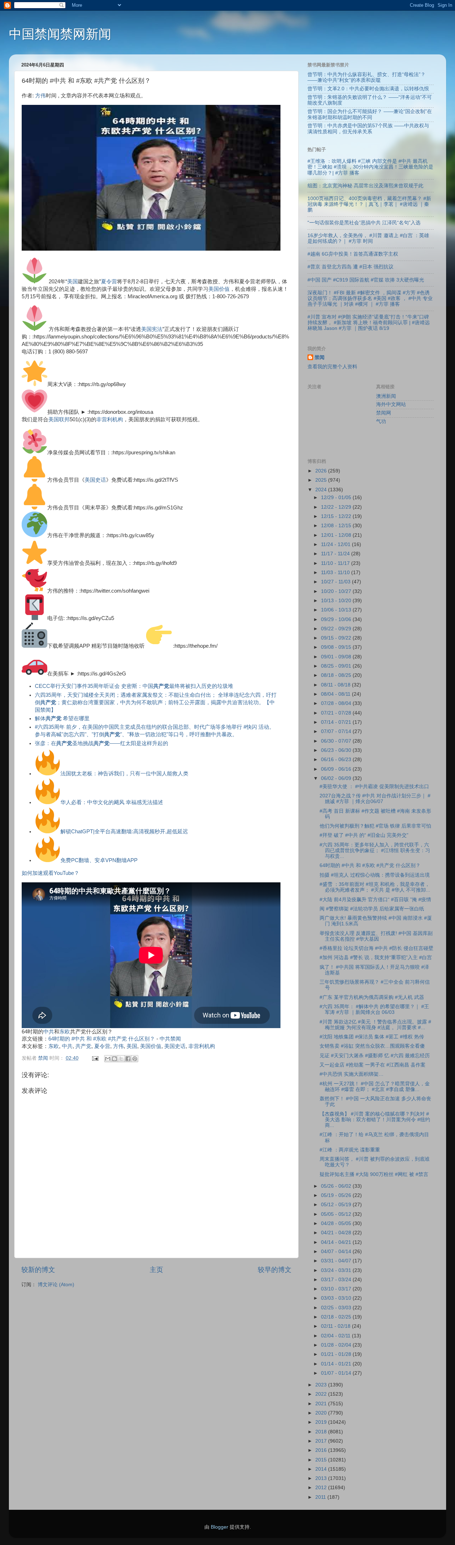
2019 (321, 1422)
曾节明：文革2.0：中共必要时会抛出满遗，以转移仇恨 (368, 88)
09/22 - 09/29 (337, 628)
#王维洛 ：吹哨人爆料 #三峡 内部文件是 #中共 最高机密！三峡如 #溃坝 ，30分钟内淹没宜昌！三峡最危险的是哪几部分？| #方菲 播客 (370, 167)
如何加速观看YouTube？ (50, 873)
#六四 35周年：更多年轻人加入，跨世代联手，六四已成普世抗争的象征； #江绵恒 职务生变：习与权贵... (375, 850)
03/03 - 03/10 (337, 1298)
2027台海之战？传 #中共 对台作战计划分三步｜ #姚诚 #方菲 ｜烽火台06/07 (375, 798)
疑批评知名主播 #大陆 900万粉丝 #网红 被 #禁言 (374, 1174)
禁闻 (320, 357)
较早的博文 (274, 1269)
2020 (321, 1413)
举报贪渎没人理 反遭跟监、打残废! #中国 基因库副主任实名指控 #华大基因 (376, 936)
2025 (321, 480)
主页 (156, 1269)
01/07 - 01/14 (337, 1373)
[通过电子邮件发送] (107, 1058)
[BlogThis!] (114, 1058)
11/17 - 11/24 (336, 553)
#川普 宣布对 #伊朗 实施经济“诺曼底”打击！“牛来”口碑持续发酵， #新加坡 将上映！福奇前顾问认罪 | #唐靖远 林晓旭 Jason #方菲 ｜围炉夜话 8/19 (368, 322)
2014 (321, 1469)
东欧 (64, 1032)
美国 (72, 281)
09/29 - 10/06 (337, 619)
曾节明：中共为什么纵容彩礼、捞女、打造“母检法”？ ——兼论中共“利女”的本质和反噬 (366, 77)
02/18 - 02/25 (337, 1317)
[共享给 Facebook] (128, 1058)
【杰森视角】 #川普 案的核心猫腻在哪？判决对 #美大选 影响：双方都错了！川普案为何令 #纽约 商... (375, 1119)
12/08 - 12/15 (337, 525)
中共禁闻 (170, 1039)
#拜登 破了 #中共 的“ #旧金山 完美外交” (364, 835)
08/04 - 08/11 (336, 694)
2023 (321, 1385)
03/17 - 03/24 (337, 1279)
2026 (321, 471)
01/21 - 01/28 (337, 1354)
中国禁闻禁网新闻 (60, 34)
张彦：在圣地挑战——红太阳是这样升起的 (101, 743)
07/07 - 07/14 (337, 731)
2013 (321, 1478)
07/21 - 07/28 (337, 713)
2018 (321, 1431)
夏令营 (109, 281)
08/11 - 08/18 (336, 685)
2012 (321, 1487)
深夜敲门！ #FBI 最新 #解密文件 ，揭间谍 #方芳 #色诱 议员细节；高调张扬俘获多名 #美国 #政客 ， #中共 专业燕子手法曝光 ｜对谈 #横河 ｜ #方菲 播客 (370, 298)
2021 (321, 1403)
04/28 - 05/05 (337, 1223)
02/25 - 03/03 (337, 1307)
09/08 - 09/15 (337, 647)
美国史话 (95, 480)
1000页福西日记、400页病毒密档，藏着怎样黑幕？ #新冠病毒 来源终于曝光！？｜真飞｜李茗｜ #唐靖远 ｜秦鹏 (369, 204)
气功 (381, 421)
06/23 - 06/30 (337, 750)
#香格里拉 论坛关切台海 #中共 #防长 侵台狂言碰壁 (376, 948)
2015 (321, 1460)
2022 (321, 1394)
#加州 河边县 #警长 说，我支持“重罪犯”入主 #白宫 (376, 957)
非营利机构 (109, 419)
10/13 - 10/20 (337, 600)
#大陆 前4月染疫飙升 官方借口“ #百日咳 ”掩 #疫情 (375, 899)
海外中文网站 (391, 404)
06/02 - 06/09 (337, 778)
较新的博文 (38, 1269)
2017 (321, 1441)
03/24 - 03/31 (337, 1270)
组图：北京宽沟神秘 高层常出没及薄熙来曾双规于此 (365, 185)
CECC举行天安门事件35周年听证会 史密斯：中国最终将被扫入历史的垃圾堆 (134, 686)
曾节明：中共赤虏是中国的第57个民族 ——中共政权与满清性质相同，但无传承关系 (368, 128)
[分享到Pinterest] (134, 1058)
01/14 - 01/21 (337, 1364)
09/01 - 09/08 (337, 656)
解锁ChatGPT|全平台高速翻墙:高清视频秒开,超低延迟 (124, 831)
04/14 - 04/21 (337, 1242)
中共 (48, 1032)
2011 (321, 1497)
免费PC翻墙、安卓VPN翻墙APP (99, 860)
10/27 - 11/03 (336, 581)
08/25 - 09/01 (337, 666)
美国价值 (219, 289)
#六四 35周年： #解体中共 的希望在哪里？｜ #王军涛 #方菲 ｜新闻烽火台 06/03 (374, 1009)
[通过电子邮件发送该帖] (95, 1058)
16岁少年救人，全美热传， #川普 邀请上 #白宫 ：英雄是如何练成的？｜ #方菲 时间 (368, 238)
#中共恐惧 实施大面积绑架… (352, 1074)
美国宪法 (151, 329)
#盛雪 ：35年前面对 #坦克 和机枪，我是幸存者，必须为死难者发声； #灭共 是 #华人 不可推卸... (375, 887)
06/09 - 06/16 (337, 769)
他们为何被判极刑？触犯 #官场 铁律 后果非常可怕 (375, 826)
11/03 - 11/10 (336, 572)
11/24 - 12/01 (336, 544)
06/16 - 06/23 (337, 759)
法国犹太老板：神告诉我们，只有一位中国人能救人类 (124, 773)
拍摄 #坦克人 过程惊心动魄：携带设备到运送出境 (375, 875)
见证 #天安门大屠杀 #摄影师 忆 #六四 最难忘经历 (375, 1055)
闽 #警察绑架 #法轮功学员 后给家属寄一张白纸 (372, 909)
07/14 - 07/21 (337, 722)
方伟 (40, 95)
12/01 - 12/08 (337, 535)
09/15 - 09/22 (337, 638)
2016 (321, 1450)
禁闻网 (383, 413)
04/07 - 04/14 (337, 1251)
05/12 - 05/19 (337, 1204)
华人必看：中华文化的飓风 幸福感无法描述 (111, 802)
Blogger (219, 1527)
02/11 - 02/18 (336, 1326)
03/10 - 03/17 (337, 1289)
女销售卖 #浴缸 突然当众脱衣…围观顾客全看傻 (372, 1046)
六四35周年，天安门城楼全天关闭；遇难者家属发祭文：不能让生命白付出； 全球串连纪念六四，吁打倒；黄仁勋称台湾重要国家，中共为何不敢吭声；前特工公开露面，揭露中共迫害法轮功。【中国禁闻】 (156, 702)
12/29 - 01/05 (337, 497)
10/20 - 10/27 (337, 591)
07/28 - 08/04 (337, 703)
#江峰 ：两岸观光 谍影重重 (350, 1150)
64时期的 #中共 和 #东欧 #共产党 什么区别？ (101, 1039)
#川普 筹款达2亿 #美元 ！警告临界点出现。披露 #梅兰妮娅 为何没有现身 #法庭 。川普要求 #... (375, 1024)
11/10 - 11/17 (336, 563)
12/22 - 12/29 (337, 507)
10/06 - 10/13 (337, 610)
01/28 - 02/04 (337, 1345)
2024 (321, 489)
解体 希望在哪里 (62, 718)
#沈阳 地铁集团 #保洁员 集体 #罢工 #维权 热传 (372, 1036)
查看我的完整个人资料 (332, 366)
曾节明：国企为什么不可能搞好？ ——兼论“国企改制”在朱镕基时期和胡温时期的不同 (369, 114)
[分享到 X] (121, 1058)
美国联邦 (59, 419)
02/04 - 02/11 (336, 1335)
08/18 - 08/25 (337, 675)
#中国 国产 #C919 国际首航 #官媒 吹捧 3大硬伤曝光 (365, 280)
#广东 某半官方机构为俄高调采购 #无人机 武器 (372, 997)
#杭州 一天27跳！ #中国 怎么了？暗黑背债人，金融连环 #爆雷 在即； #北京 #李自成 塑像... (375, 1086)
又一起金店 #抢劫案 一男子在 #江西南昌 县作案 (372, 1065)
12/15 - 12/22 (337, 516)
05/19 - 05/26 (337, 1195)
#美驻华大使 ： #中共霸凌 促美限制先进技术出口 (374, 786)
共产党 (83, 1046)
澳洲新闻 (386, 396)
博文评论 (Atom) (56, 1284)
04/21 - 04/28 (337, 1232)
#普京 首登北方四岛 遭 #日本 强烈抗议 (350, 266)
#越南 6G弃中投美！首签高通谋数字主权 (352, 254)
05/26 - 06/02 (337, 1186)
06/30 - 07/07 (337, 741)
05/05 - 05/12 (337, 1214)
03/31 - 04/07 (337, 1260)
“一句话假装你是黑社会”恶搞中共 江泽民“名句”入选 (364, 222)
